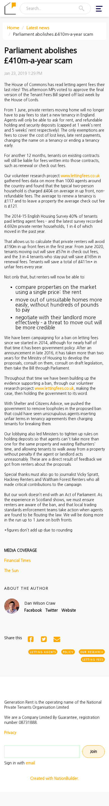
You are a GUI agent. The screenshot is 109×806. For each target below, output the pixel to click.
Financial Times (17, 560)
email (30, 763)
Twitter (52, 610)
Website (68, 610)
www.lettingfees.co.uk (80, 176)
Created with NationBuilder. (54, 778)
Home (13, 28)
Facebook (33, 610)
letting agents (43, 652)
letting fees (92, 659)
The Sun (11, 571)
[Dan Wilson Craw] (11, 606)
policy (68, 652)
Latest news (37, 28)
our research (91, 652)
